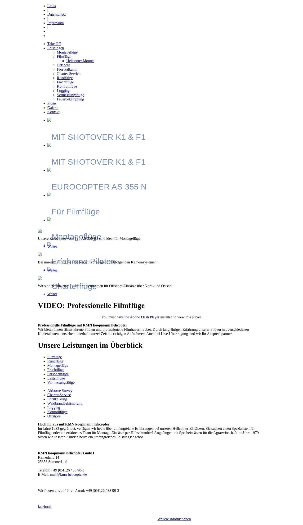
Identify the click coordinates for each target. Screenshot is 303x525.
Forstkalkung (66, 69)
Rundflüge (65, 78)
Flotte (51, 103)
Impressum (55, 23)
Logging (63, 91)
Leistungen (55, 48)
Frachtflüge (65, 82)
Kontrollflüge (67, 86)
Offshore (63, 65)
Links (51, 6)
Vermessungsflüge (70, 95)
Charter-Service (68, 74)
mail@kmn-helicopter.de (68, 474)
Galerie (52, 108)
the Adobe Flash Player (142, 317)
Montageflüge (67, 52)
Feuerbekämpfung (70, 99)
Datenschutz (56, 14)
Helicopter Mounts (80, 61)
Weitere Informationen (174, 519)
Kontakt (53, 112)
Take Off (54, 44)
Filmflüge (64, 56)
